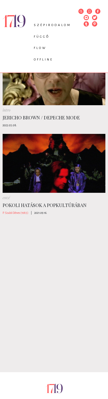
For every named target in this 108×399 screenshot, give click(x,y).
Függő (42, 36)
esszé (6, 197)
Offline (43, 59)
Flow (40, 48)
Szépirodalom (52, 25)
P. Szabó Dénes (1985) (15, 212)
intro (6, 110)
